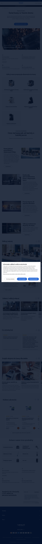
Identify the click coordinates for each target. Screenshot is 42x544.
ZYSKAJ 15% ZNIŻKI (12, 283)
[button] (37, 248)
